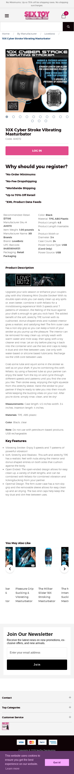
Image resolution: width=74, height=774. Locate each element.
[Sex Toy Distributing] (37, 15)
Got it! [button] (57, 762)
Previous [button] (10, 569)
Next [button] (64, 569)
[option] (48, 575)
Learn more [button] (12, 768)
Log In (37, 150)
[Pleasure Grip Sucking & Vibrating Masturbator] (25, 580)
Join (37, 664)
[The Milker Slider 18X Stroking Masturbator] (48, 580)
